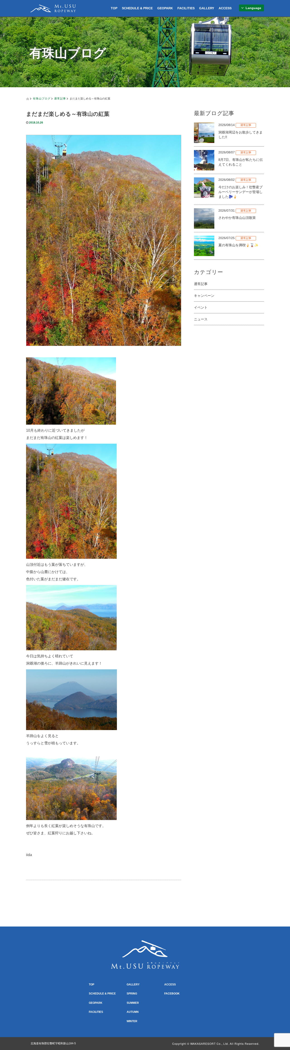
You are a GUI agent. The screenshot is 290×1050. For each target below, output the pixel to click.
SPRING (132, 993)
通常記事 (60, 98)
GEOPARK (165, 8)
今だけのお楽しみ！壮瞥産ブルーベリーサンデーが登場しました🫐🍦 (240, 191)
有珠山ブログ (42, 98)
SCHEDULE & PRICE (137, 8)
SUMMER (133, 1002)
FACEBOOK (172, 993)
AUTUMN (133, 1012)
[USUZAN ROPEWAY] (53, 7)
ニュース (201, 319)
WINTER (132, 1021)
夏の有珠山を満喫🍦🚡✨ (238, 245)
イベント (201, 307)
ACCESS (225, 8)
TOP (114, 8)
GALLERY (206, 8)
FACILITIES (186, 8)
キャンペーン (204, 296)
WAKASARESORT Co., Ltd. (209, 1043)
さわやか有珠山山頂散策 (237, 218)
